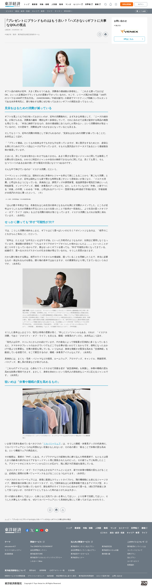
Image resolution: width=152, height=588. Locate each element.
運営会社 (32, 570)
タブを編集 (142, 11)
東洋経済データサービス (80, 554)
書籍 (97, 4)
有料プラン (131, 554)
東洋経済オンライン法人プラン (82, 546)
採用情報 (42, 570)
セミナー (77, 4)
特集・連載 (44, 4)
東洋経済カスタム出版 (110, 550)
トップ (27, 4)
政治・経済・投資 (22, 11)
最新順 (35, 4)
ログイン (141, 4)
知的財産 (50, 576)
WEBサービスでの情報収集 (15, 576)
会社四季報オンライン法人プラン (83, 550)
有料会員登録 (126, 4)
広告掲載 (71, 570)
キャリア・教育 (38, 11)
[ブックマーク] (99, 34)
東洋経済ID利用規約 (86, 576)
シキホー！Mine (36, 561)
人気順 (54, 4)
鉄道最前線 (9, 554)
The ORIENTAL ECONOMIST (41, 546)
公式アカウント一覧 (57, 570)
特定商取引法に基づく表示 (66, 576)
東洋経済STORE (36, 554)
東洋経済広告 (107, 546)
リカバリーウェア (52, 443)
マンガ (68, 4)
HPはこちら (128, 39)
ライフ (49, 11)
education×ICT (10, 546)
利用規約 (130, 565)
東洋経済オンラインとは (136, 546)
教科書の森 (106, 554)
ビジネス (9, 11)
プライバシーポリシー (36, 576)
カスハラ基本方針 (103, 576)
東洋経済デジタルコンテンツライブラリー (46, 557)
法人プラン (131, 557)
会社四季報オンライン (38, 550)
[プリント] (105, 34)
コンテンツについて (134, 550)
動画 (61, 4)
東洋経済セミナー (77, 557)
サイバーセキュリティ (13, 550)
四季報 (88, 4)
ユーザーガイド (133, 561)
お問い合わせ (117, 576)
